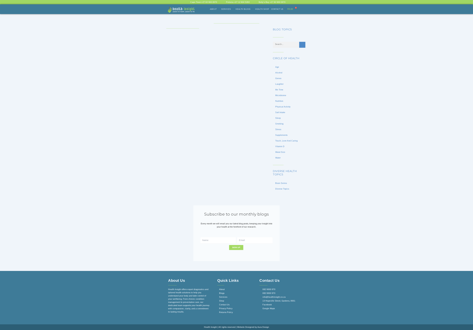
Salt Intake (280, 112)
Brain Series (281, 183)
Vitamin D (280, 146)
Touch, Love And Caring (286, 141)
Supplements (281, 135)
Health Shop (262, 9)
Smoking (279, 124)
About (213, 9)
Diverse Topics (282, 189)
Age (277, 67)
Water (278, 158)
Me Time (279, 90)
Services (226, 9)
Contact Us (277, 9)
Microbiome (280, 95)
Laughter (279, 84)
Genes (278, 78)
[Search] (302, 45)
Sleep (278, 118)
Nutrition (279, 101)
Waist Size (280, 152)
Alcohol (278, 73)
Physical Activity (283, 107)
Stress (278, 129)
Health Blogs (243, 9)
